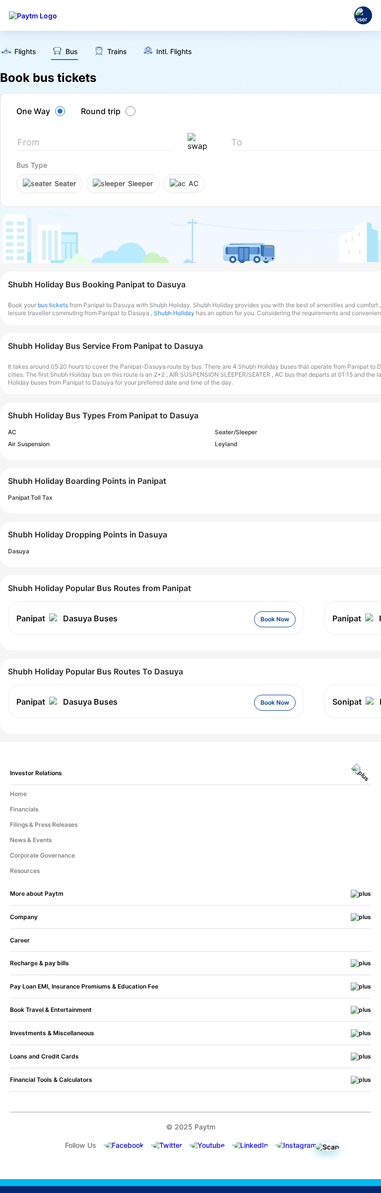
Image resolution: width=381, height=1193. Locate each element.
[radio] (42, 111)
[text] (18, 52)
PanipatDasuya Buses (67, 618)
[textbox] (94, 144)
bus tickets (53, 305)
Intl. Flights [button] (174, 52)
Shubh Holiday (174, 313)
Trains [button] (117, 52)
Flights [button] (25, 52)
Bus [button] (71, 52)
